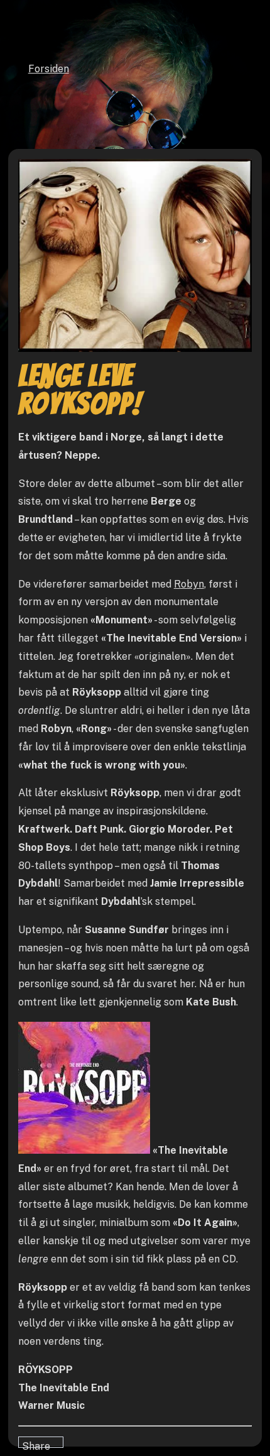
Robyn (189, 584)
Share (36, 1444)
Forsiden (48, 69)
